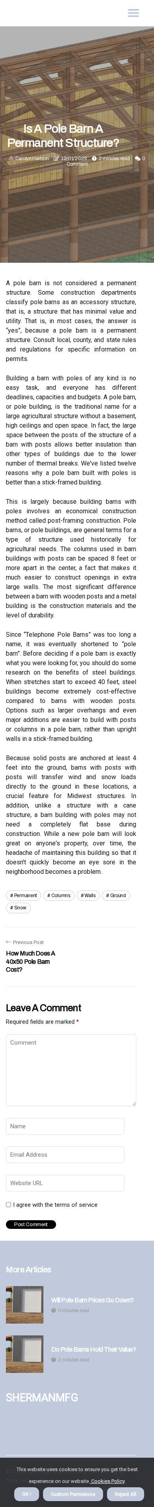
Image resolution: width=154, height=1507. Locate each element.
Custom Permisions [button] (73, 1494)
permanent (25, 895)
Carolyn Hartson (32, 158)
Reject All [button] (125, 1494)
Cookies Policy (107, 1481)
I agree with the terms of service (55, 1204)
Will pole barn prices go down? (92, 1300)
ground (118, 895)
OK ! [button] (26, 1494)
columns (60, 895)
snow (20, 908)
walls (90, 895)
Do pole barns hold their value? (93, 1349)
